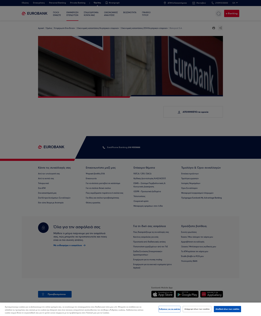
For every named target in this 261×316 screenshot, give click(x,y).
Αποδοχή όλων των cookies (227, 309)
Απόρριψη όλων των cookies (197, 309)
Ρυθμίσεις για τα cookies (169, 309)
